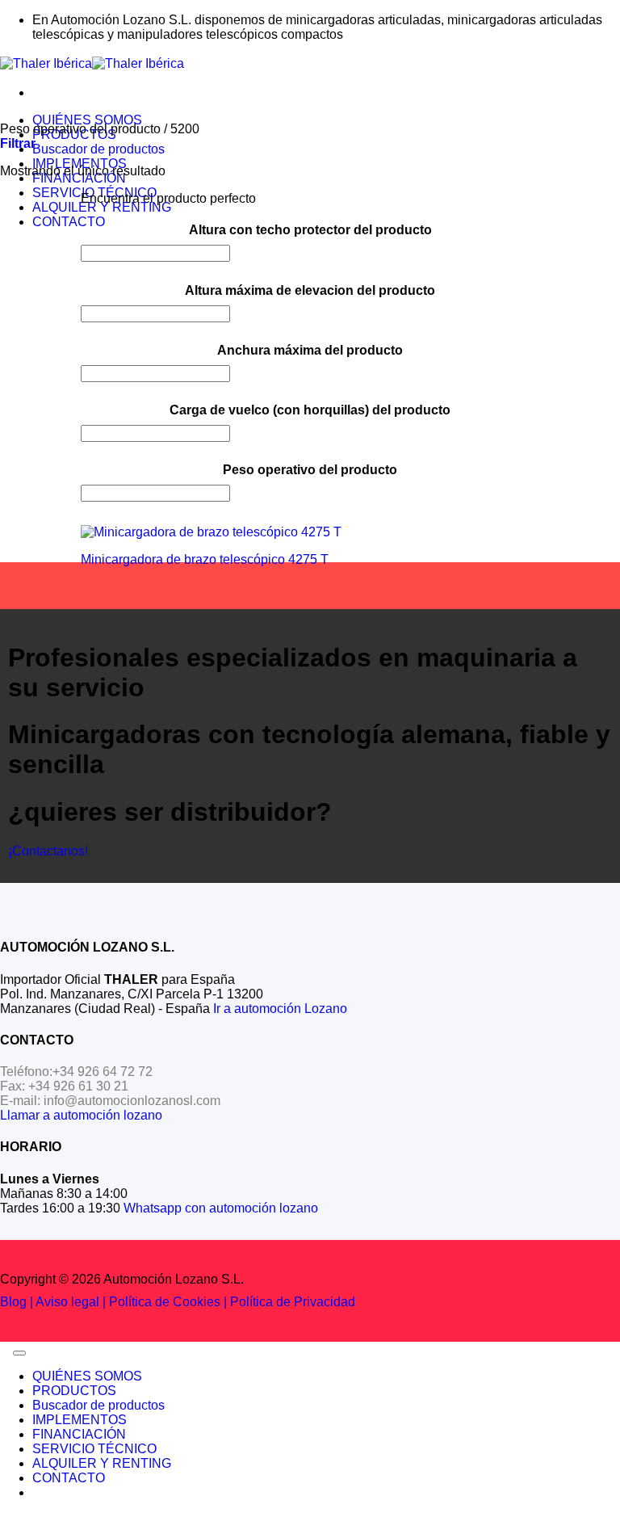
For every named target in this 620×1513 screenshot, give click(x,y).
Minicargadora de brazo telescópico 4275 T (205, 559)
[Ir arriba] (19, 1353)
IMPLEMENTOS (79, 1420)
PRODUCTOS (74, 1390)
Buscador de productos (98, 149)
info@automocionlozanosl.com (132, 1100)
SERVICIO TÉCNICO (94, 1449)
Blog (13, 1302)
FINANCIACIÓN (79, 1434)
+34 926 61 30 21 (78, 1086)
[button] (18, 143)
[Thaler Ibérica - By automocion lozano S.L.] (92, 63)
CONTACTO (68, 222)
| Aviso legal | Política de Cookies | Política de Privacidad (191, 1302)
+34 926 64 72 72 (102, 1071)
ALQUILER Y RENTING (101, 207)
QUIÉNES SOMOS (87, 120)
